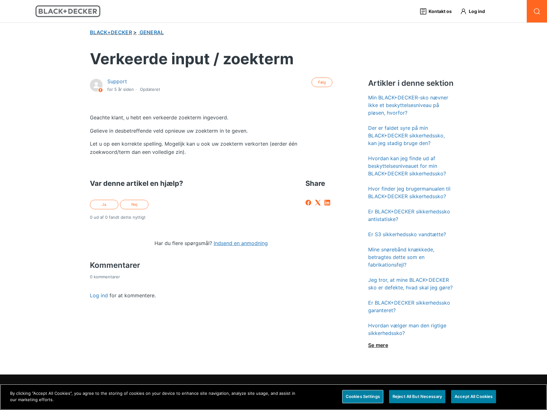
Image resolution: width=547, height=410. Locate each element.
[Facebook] (308, 202)
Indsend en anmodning (241, 243)
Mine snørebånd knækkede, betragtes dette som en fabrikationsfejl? (401, 257)
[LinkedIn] (327, 202)
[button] (475, 11)
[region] (273, 397)
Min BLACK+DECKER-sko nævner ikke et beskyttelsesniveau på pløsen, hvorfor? (408, 105)
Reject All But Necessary (417, 396)
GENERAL (152, 32)
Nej (134, 204)
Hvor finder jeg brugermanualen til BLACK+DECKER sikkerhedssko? (409, 192)
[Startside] (67, 11)
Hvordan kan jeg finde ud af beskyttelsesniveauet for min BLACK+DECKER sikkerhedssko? (407, 166)
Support (117, 81)
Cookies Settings (363, 396)
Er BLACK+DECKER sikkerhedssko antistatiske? (409, 215)
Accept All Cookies (474, 396)
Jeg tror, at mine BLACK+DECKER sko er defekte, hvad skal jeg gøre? (410, 284)
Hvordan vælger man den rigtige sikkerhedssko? (407, 329)
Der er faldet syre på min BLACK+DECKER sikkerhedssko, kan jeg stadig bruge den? (406, 135)
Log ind (99, 295)
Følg (322, 82)
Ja (104, 204)
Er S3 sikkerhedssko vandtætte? (407, 234)
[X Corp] (318, 202)
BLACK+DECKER (111, 32)
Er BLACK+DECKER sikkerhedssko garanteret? (409, 306)
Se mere (378, 345)
